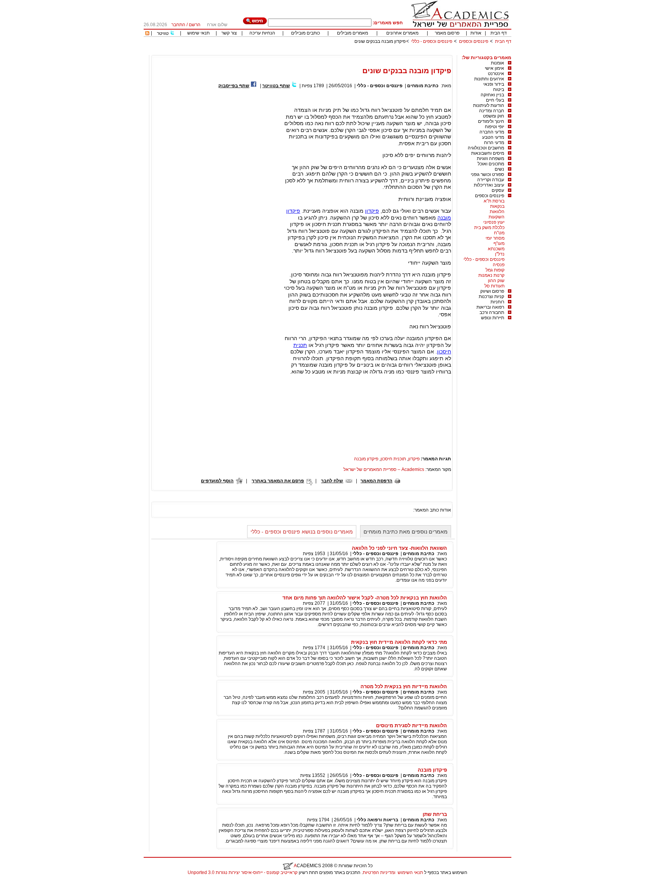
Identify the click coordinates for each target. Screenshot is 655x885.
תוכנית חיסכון (393, 458)
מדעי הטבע (493, 137)
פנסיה (499, 264)
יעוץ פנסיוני (494, 222)
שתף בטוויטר (276, 85)
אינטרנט (496, 73)
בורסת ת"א (494, 201)
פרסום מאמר (447, 33)
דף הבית (498, 33)
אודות (475, 33)
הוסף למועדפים (217, 480)
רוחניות (497, 301)
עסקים (498, 190)
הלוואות (497, 211)
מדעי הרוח (494, 142)
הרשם (195, 24)
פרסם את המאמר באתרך (278, 480)
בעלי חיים (495, 100)
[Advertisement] (373, 52)
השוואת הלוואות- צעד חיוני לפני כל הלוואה (399, 548)
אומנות (497, 63)
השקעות (497, 217)
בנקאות (497, 206)
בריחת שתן (435, 814)
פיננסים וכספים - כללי (431, 41)
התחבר (178, 24)
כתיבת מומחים (423, 85)
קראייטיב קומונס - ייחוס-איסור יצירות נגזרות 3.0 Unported (243, 872)
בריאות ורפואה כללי (377, 819)
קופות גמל (495, 270)
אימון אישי (494, 68)
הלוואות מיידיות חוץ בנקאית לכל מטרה (403, 686)
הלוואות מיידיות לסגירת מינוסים (411, 725)
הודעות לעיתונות (488, 105)
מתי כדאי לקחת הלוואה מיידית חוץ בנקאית (399, 642)
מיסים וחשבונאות (487, 153)
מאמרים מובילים (352, 33)
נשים (499, 169)
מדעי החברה (491, 132)
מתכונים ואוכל (491, 163)
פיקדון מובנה (366, 458)
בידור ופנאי (493, 84)
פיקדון (372, 211)
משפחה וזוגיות (490, 158)
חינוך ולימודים (491, 121)
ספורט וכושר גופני (487, 174)
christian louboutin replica (29, 882)
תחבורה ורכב (491, 312)
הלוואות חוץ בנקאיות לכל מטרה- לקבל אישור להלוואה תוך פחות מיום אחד (364, 598)
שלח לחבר (332, 480)
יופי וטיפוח (494, 126)
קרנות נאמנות (491, 275)
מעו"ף (499, 243)
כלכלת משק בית (489, 227)
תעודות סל (494, 286)
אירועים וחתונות (489, 79)
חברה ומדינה (491, 110)
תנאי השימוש (410, 872)
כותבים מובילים (305, 33)
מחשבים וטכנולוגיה (486, 148)
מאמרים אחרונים (402, 33)
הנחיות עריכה (262, 33)
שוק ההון (496, 280)
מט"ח (499, 232)
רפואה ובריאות (490, 307)
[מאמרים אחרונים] (147, 33)
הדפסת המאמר (376, 480)
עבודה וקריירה (490, 179)
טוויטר (163, 33)
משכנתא (496, 248)
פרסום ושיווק (492, 291)
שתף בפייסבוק (233, 85)
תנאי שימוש (198, 33)
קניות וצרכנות (491, 296)
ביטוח (498, 89)
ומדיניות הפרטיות (379, 872)
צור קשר (229, 33)
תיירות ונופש (492, 317)
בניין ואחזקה (492, 94)
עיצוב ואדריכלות (489, 185)
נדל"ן (500, 254)
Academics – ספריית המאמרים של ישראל (383, 469)
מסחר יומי (495, 238)
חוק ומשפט (493, 116)
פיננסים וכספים (473, 41)
